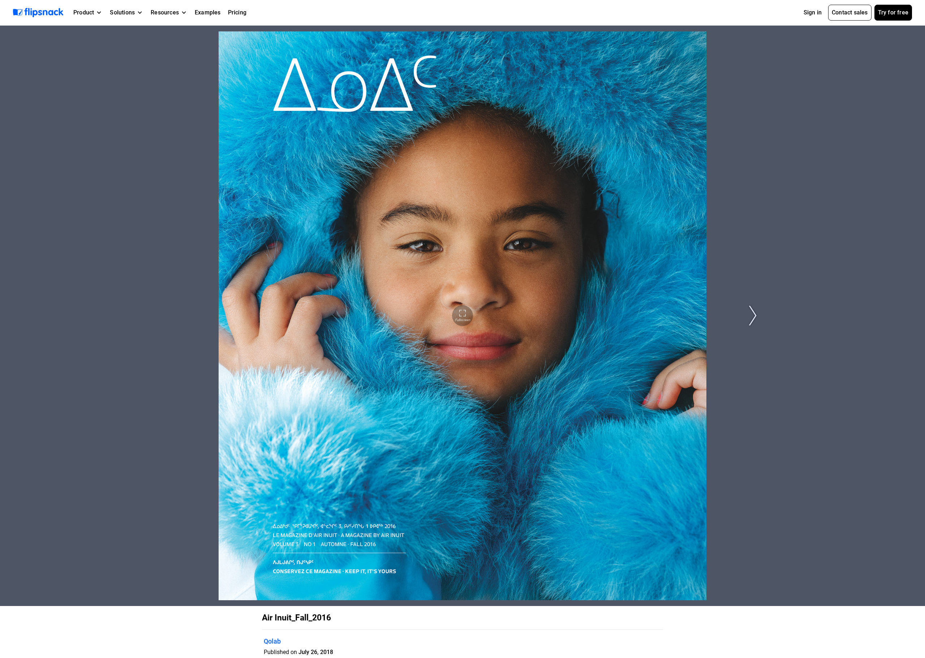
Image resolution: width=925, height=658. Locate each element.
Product (83, 12)
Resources (165, 12)
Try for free (893, 12)
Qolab (272, 641)
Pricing (237, 12)
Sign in (813, 12)
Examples (208, 12)
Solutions (122, 12)
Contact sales (850, 12)
